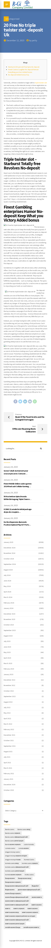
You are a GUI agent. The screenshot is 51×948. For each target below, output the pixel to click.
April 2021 (7, 762)
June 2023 (7, 647)
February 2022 (9, 729)
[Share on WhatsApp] (35, 401)
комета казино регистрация (14, 924)
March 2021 (8, 768)
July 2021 (7, 757)
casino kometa (29, 844)
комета (7, 908)
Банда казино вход (24, 878)
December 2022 (9, 680)
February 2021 (9, 773)
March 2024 (8, 597)
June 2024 (7, 581)
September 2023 (10, 630)
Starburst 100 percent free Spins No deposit (23, 67)
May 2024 (7, 586)
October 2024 (9, 559)
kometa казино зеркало (13, 875)
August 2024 (8, 570)
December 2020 (9, 784)
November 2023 (9, 619)
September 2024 (10, 564)
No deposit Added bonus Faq (18, 75)
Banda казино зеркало (13, 844)
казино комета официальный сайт (17, 901)
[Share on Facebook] (15, 401)
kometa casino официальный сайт (17, 867)
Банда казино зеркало (13, 882)
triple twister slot (41, 83)
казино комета (37, 897)
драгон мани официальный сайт (29, 890)
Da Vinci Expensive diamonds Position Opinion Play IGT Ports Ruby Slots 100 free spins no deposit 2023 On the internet (16, 526)
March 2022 (8, 724)
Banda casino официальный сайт (16, 837)
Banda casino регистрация (14, 841)
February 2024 (9, 603)
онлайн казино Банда (12, 927)
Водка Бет (35, 886)
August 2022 (8, 702)
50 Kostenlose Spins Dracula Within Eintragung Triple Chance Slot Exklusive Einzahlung (16, 499)
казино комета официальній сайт (16, 905)
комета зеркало (18, 908)
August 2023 (8, 636)
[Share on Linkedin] (25, 401)
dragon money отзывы (13, 860)
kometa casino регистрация (14, 871)
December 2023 (9, 614)
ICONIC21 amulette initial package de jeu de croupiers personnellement (17, 512)
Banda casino (9, 829)
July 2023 (7, 641)
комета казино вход (12, 912)
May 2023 (7, 652)
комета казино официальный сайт (17, 920)
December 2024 (9, 548)
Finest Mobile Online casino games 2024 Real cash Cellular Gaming (17, 485)
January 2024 (8, 608)
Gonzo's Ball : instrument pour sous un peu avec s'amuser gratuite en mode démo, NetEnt (17, 473)
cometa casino (10, 848)
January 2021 (8, 779)
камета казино (37, 905)
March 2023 (8, 663)
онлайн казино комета (31, 927)
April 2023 (7, 658)
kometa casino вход (12, 863)
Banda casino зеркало (12, 833)
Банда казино (10, 878)
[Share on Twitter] (20, 401)
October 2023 (9, 625)
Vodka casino (29, 875)
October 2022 (9, 691)
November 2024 (9, 553)
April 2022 (7, 718)
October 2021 (9, 740)
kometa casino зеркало (30, 863)
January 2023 (8, 674)
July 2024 (7, 575)
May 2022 (7, 713)
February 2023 (9, 669)
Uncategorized (12, 18)
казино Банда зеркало (13, 893)
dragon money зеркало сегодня (16, 856)
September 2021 (9, 746)
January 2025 (8, 542)
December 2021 (9, 735)
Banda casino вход (24, 829)
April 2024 (7, 592)
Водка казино (9, 890)
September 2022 (10, 696)
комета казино (33, 908)
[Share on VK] (30, 401)
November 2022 (9, 685)
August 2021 (8, 751)
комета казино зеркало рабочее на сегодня (20, 916)
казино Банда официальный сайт (16, 897)
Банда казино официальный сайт (16, 886)
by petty (33, 40)
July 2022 (7, 707)
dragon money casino (12, 852)
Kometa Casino (29, 860)
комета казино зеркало (30, 912)
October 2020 (9, 790)
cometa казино (23, 848)
